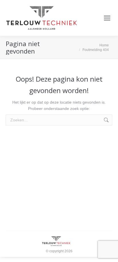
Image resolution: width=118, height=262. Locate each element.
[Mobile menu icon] (107, 18)
